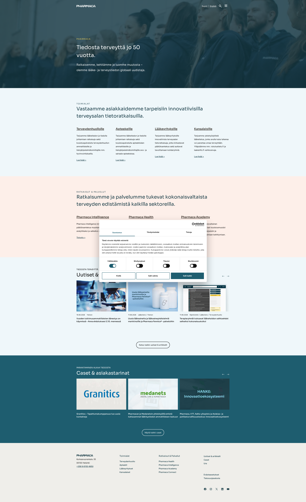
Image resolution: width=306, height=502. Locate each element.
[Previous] (223, 276)
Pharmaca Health (141, 217)
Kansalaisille (203, 129)
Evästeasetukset (211, 474)
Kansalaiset (125, 472)
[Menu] (226, 5)
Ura (205, 463)
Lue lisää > (81, 160)
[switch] (139, 266)
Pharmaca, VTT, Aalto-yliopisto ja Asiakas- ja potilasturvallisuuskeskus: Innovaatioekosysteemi (204, 415)
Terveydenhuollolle (90, 129)
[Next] (228, 276)
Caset (206, 460)
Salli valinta (153, 276)
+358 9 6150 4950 (84, 466)
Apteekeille (124, 129)
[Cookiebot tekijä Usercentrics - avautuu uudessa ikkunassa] (193, 224)
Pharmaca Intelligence (92, 217)
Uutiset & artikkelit (212, 456)
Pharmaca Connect (167, 472)
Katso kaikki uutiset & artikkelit (153, 345)
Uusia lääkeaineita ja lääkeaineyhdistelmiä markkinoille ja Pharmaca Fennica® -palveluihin (151, 320)
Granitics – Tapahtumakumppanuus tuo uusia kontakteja (98, 415)
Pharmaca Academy (195, 217)
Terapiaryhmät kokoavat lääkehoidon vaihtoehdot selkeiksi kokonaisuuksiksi (204, 320)
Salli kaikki (187, 276)
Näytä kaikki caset (153, 432)
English (213, 6)
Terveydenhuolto (127, 461)
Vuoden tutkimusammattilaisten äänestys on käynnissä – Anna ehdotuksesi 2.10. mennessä (98, 320)
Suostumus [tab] (117, 233)
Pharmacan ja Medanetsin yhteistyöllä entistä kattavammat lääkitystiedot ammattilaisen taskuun (153, 415)
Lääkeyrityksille (166, 129)
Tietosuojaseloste (212, 478)
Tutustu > (80, 237)
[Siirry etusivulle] (95, 6)
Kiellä (118, 276)
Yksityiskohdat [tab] (153, 232)
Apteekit (123, 465)
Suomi (204, 6)
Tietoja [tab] (189, 232)
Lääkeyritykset (126, 468)
